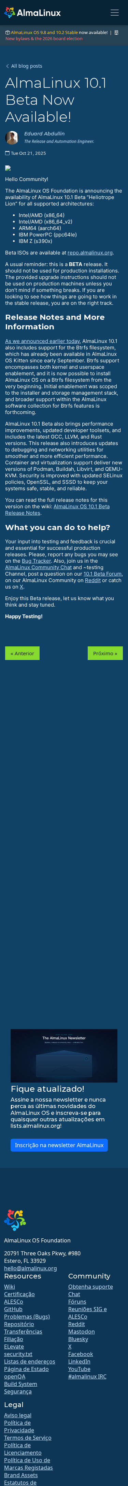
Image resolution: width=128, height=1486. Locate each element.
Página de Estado (26, 1369)
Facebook (80, 1354)
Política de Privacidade (19, 1426)
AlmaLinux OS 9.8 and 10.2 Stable (44, 32)
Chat (74, 1294)
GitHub (13, 1309)
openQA (14, 1376)
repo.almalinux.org (90, 252)
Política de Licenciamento (23, 1448)
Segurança (18, 1391)
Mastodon (81, 1331)
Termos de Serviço (28, 1437)
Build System (20, 1384)
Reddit (93, 580)
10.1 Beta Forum (103, 574)
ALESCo (13, 1301)
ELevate (14, 1346)
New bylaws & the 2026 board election (44, 38)
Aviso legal (17, 1415)
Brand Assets (21, 1475)
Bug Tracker (36, 561)
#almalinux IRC (87, 1376)
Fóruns (77, 1301)
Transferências (23, 1331)
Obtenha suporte (90, 1286)
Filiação (13, 1339)
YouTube (79, 1369)
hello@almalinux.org (30, 1268)
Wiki (9, 1286)
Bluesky (78, 1339)
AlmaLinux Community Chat (38, 567)
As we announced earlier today (42, 341)
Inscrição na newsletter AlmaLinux (59, 1145)
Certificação (19, 1294)
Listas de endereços (29, 1361)
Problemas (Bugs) (27, 1316)
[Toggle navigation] (114, 12)
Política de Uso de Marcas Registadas (28, 1463)
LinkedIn (79, 1361)
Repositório (19, 1324)
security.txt (18, 1354)
